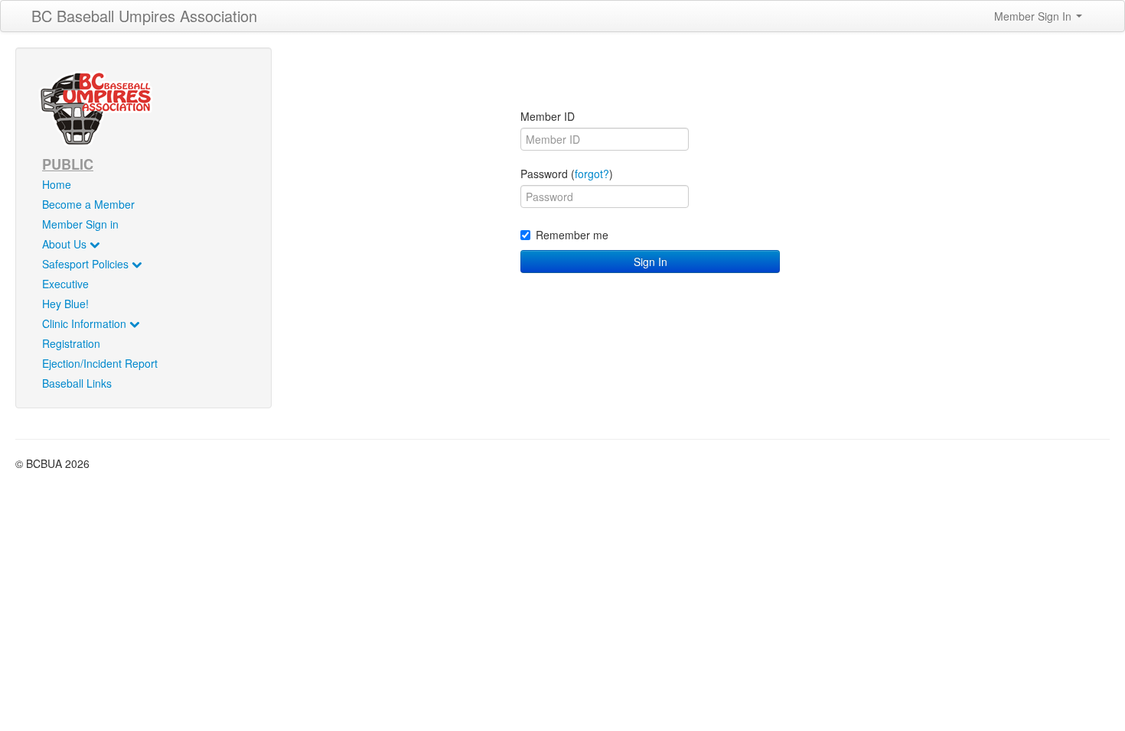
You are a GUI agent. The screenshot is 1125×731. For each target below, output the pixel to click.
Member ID (547, 116)
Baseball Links (77, 383)
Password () (566, 173)
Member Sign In (1034, 16)
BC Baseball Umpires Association (144, 16)
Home (56, 184)
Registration (71, 343)
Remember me (572, 234)
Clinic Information (85, 323)
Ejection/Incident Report (100, 363)
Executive (65, 283)
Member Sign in (80, 224)
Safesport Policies (87, 263)
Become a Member (88, 204)
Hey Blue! (65, 303)
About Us (66, 244)
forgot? (592, 173)
